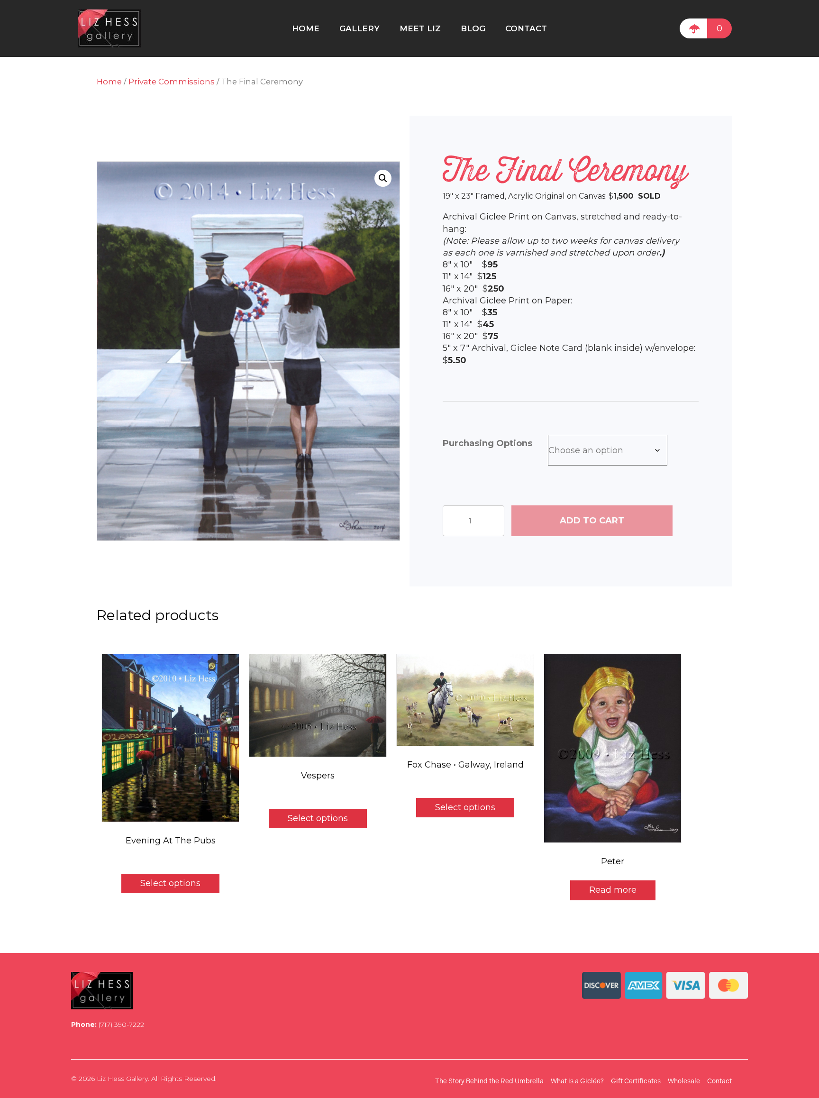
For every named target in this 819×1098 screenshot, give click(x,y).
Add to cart (592, 520)
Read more (613, 890)
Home (109, 81)
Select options (170, 883)
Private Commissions (171, 81)
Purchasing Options (487, 443)
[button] (382, 178)
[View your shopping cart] (693, 28)
